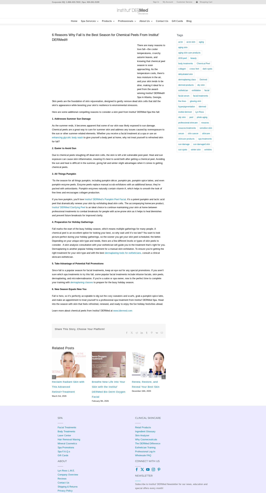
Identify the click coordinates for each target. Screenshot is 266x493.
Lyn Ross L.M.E (66, 470)
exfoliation (196, 90)
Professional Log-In (145, 451)
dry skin (201, 85)
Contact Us (63, 482)
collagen (182, 69)
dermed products (186, 85)
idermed (202, 106)
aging (201, 42)
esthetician (183, 90)
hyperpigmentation (186, 106)
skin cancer (193, 133)
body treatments (185, 63)
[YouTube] (147, 469)
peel (191, 117)
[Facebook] (136, 469)
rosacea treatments (187, 128)
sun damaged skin (201, 144)
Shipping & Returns (68, 486)
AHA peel (182, 58)
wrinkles (208, 149)
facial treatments (200, 96)
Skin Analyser (142, 435)
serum (181, 133)
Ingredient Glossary (145, 431)
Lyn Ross (199, 112)
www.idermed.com (122, 310)
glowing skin (195, 101)
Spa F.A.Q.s (64, 451)
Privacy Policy (65, 490)
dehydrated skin (185, 74)
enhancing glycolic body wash (67, 137)
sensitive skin (206, 128)
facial (206, 90)
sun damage (184, 144)
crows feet (194, 69)
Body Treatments (66, 431)
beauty (193, 58)
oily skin (182, 117)
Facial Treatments (67, 427)
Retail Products (143, 427)
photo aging (202, 117)
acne (180, 42)
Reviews (62, 478)
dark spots (207, 69)
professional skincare (188, 122)
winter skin (196, 149)
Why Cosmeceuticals (146, 439)
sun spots (182, 149)
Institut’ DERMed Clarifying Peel (68, 207)
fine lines (182, 101)
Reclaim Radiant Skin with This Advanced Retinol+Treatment (68, 386)
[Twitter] (142, 469)
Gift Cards (63, 455)
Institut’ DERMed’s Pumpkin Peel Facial (105, 199)
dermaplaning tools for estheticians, (123, 253)
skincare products (186, 139)
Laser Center (64, 435)
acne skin (190, 42)
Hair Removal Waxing (69, 439)
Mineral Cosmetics (67, 443)
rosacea (205, 122)
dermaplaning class (187, 79)
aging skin (182, 47)
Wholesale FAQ (143, 455)
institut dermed (185, 112)
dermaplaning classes (81, 282)
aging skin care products (189, 52)
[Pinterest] (159, 469)
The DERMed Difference (147, 443)
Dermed (203, 79)
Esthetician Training (145, 447)
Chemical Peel (203, 63)
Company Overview (68, 474)
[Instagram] (153, 469)
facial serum (183, 96)
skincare (206, 133)
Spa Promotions (66, 447)
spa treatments (205, 139)
